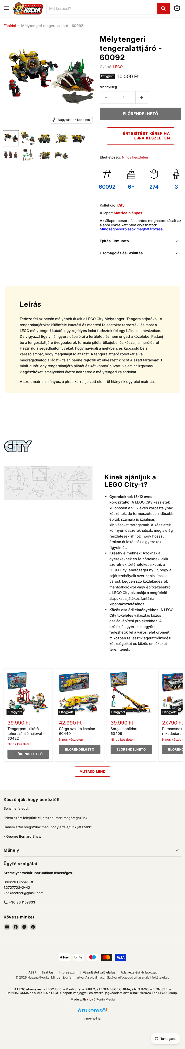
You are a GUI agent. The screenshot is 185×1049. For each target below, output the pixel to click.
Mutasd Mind (92, 771)
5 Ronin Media (104, 999)
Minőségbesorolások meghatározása (131, 229)
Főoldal (10, 26)
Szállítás (47, 972)
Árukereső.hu (92, 1018)
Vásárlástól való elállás (99, 972)
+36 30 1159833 (22, 902)
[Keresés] (163, 8)
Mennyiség (108, 87)
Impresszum (68, 972)
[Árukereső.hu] (92, 1012)
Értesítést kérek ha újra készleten (146, 135)
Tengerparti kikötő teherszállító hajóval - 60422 (26, 733)
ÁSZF (32, 972)
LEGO (118, 66)
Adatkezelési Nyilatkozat (139, 972)
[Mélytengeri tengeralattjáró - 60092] (11, 138)
